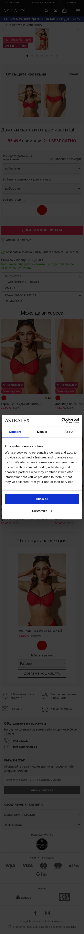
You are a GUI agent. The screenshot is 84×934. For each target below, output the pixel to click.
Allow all (42, 499)
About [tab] (68, 431)
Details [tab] (42, 431)
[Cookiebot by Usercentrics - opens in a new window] (61, 420)
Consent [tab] (15, 431)
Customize (39, 511)
